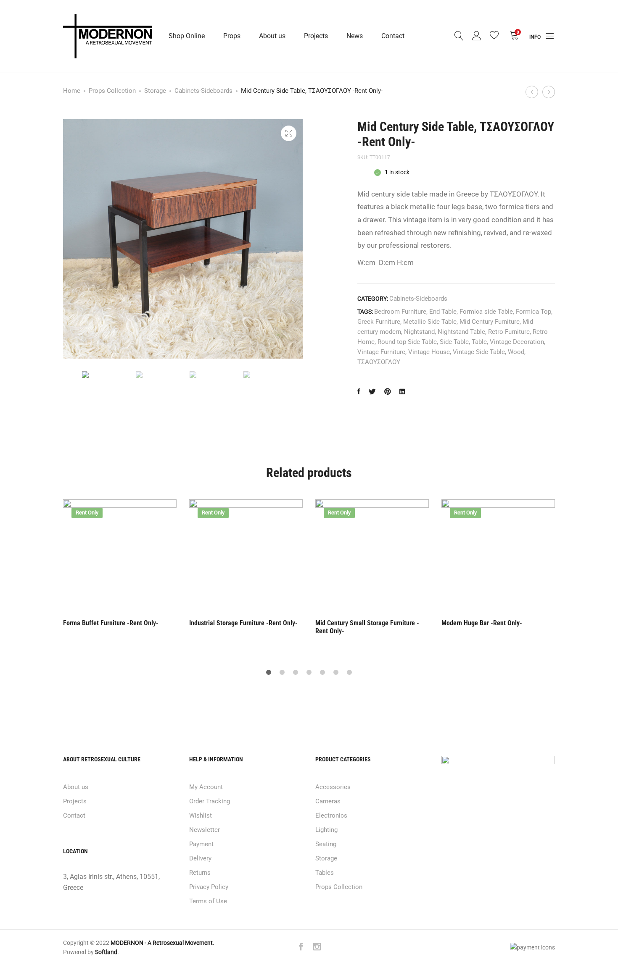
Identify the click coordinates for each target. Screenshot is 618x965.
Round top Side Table (407, 342)
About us (272, 36)
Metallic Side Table (430, 321)
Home (71, 90)
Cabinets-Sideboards (203, 90)
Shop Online (187, 36)
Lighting (326, 830)
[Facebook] (301, 947)
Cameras (328, 801)
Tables (324, 872)
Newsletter (204, 830)
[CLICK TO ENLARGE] (288, 133)
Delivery (200, 858)
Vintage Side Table (479, 352)
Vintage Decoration (517, 342)
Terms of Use (208, 901)
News (354, 36)
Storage (155, 90)
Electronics (331, 815)
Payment (201, 844)
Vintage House (429, 352)
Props (231, 36)
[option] (102, 374)
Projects (316, 36)
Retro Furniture (509, 332)
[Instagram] (317, 947)
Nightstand (419, 332)
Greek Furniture (378, 321)
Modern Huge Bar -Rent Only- (481, 623)
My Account (206, 787)
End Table (443, 311)
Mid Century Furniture (490, 321)
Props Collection (112, 90)
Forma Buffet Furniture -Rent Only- (110, 623)
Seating (325, 844)
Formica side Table (486, 311)
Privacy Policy (208, 887)
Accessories (333, 787)
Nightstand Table (461, 332)
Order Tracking (209, 801)
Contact (392, 36)
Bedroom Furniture (400, 311)
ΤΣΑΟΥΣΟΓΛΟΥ (378, 362)
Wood (516, 352)
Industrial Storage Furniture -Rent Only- (243, 623)
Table (479, 342)
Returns (200, 872)
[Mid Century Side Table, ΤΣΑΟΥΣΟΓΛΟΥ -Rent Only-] (358, 392)
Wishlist (200, 815)
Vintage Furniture (381, 352)
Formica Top (533, 311)
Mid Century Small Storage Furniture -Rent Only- (367, 627)
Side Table (454, 342)
